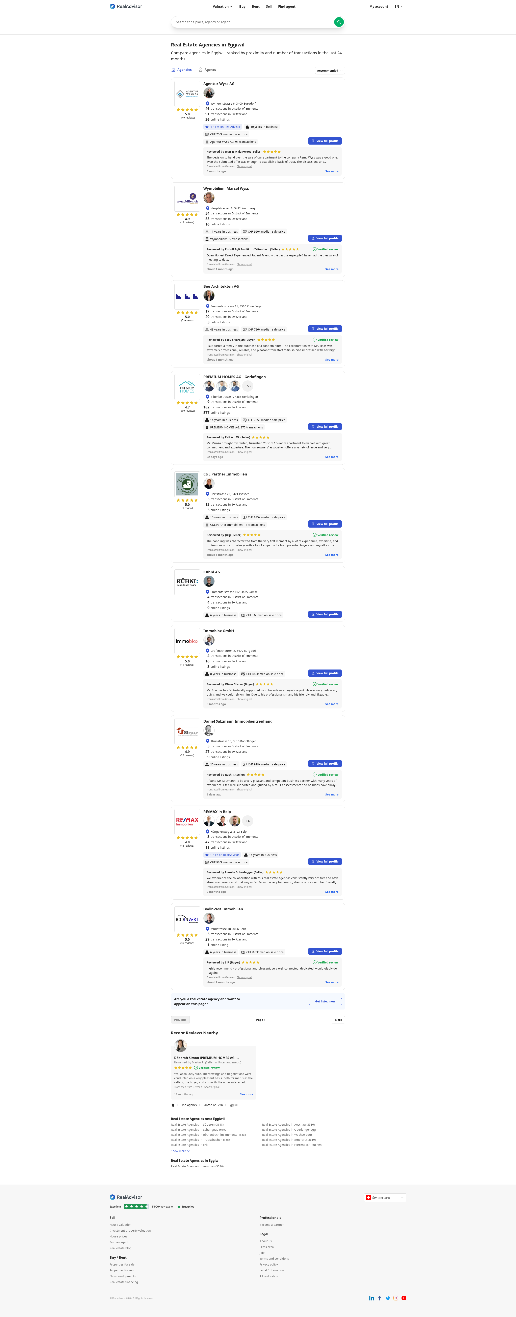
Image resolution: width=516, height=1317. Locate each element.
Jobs (262, 1253)
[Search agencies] (339, 22)
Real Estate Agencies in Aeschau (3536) (288, 1124)
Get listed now (325, 1001)
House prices (118, 1236)
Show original (244, 166)
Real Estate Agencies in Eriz (189, 1145)
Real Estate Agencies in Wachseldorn (287, 1135)
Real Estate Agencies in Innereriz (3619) (289, 1140)
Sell (269, 6)
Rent (256, 6)
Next (338, 1020)
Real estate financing (124, 1282)
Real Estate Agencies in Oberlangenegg (289, 1129)
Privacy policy (269, 1264)
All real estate (269, 1276)
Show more (178, 1151)
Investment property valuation (130, 1230)
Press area (267, 1247)
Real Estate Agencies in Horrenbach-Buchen (292, 1145)
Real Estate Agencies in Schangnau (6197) (199, 1129)
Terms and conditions (274, 1258)
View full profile (327, 141)
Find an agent (119, 1242)
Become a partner (272, 1225)
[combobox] (258, 22)
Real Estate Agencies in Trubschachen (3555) (201, 1140)
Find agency (189, 1105)
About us (266, 1241)
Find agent (286, 6)
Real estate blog (120, 1248)
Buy (242, 6)
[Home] (173, 1105)
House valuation (120, 1225)
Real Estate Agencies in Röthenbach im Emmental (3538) (209, 1135)
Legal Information (272, 1270)
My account (378, 6)
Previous (180, 1020)
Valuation (221, 6)
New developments (123, 1276)
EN (397, 6)
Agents (210, 69)
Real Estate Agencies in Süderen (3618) (197, 1124)
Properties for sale (122, 1264)
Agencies (184, 69)
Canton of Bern (213, 1105)
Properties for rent (122, 1270)
